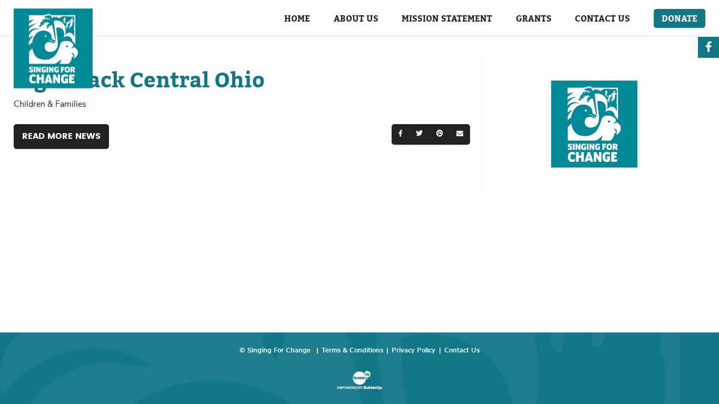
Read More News (61, 136)
